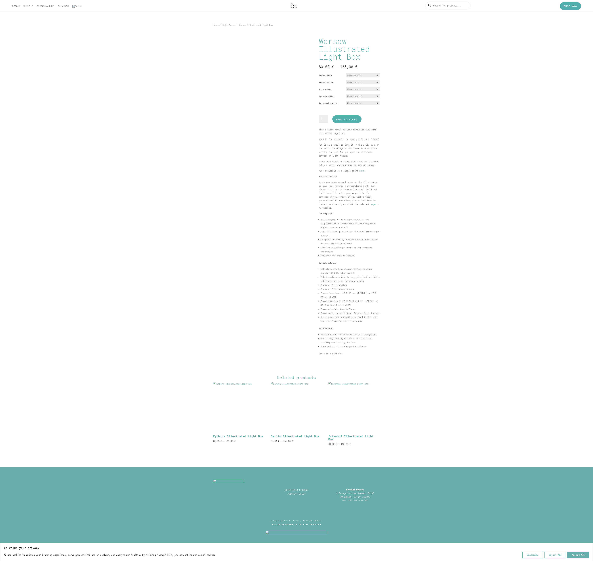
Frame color (326, 82)
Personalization (328, 103)
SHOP (26, 6)
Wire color (325, 89)
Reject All (555, 554)
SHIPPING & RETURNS (296, 490)
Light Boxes (228, 25)
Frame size (325, 75)
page (372, 204)
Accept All (578, 554)
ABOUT (16, 6)
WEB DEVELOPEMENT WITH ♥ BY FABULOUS (296, 524)
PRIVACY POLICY (296, 493)
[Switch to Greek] (76, 7)
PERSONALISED (45, 6)
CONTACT (63, 6)
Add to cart (347, 119)
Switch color (327, 96)
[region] (296, 552)
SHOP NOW (570, 6)
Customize (532, 554)
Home (215, 25)
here (361, 170)
